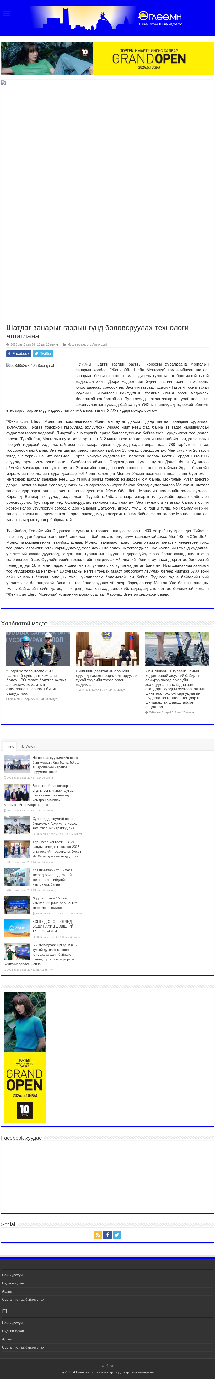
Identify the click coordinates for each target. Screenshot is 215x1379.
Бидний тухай (13, 1283)
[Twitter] (117, 1235)
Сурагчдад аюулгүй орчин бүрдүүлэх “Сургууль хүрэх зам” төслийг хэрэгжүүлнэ (55, 823)
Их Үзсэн (27, 747)
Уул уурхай (99, 344)
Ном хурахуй (12, 1275)
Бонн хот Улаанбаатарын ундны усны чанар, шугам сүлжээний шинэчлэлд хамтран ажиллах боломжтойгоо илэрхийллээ (39, 795)
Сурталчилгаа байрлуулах (23, 1299)
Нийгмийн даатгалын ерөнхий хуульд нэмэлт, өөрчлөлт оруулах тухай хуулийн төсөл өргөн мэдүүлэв (107, 678)
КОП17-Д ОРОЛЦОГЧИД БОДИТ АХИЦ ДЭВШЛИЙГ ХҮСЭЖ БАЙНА (54, 926)
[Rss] (98, 1235)
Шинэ (9, 747)
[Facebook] (107, 1235)
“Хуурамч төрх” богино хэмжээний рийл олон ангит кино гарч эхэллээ (55, 903)
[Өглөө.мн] (107, 17)
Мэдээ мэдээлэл (79, 344)
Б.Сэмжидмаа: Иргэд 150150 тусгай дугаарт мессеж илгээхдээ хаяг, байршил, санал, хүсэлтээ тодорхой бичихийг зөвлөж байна (41, 954)
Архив (7, 1291)
